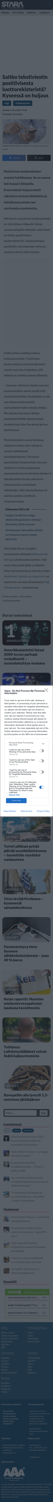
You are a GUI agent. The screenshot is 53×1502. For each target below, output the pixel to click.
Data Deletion (10, 811)
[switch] (41, 750)
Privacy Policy (43, 811)
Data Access (26, 811)
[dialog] (26, 751)
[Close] (47, 691)
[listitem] (26, 744)
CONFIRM (16, 800)
